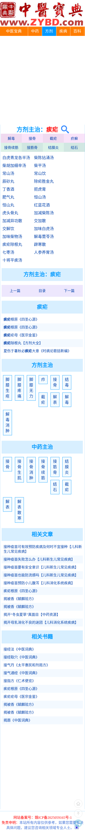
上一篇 (15, 291)
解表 (55, 400)
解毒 (11, 139)
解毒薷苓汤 (44, 236)
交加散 (40, 221)
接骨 (32, 139)
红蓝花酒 (42, 205)
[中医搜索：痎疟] (63, 129)
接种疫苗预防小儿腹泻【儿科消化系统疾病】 (39, 583)
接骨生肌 (19, 469)
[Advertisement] (42, 80)
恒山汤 (40, 197)
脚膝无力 (31, 387)
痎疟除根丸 (12, 244)
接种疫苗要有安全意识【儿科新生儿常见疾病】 (41, 567)
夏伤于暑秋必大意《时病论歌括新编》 (37, 351)
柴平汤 (40, 165)
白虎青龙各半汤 (16, 158)
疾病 (63, 31)
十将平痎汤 (12, 260)
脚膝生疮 (7, 387)
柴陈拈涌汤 (44, 158)
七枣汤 (8, 252)
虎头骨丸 (10, 213)
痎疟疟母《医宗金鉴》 (21, 697)
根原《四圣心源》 (21, 319)
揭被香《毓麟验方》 (20, 599)
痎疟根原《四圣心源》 (21, 591)
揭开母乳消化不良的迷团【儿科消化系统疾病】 (41, 623)
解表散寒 (19, 509)
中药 (35, 31)
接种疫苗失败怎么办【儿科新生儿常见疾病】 (39, 559)
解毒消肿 (7, 422)
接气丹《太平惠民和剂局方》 (27, 665)
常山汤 (8, 173)
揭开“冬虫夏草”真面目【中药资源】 (32, 615)
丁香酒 (8, 189)
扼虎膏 (40, 189)
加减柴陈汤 (44, 213)
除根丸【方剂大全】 (23, 343)
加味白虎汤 (44, 229)
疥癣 (74, 139)
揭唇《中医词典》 (18, 720)
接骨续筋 (11, 148)
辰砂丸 (8, 181)
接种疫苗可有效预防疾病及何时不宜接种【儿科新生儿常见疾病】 (43, 549)
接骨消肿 (31, 469)
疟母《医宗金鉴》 (21, 335)
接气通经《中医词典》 (21, 673)
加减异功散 (12, 221)
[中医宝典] (41, 24)
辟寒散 (40, 244)
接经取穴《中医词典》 (21, 657)
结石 (74, 148)
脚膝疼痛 (19, 387)
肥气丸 (8, 197)
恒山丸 (8, 205)
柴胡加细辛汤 (14, 165)
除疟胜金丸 (44, 181)
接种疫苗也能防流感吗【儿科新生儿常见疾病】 (41, 575)
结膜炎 (53, 148)
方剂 (49, 31)
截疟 (53, 139)
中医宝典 (14, 31)
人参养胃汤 (44, 252)
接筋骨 (32, 148)
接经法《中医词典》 (20, 649)
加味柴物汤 (12, 236)
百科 (77, 31)
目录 (42, 291)
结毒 (67, 382)
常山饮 (40, 173)
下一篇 (69, 291)
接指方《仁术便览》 (20, 681)
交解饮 (8, 229)
